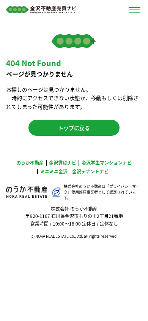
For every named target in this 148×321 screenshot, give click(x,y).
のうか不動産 (30, 162)
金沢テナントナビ (90, 171)
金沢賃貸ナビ (62, 162)
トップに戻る (74, 128)
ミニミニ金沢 (54, 171)
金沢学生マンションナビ (107, 162)
